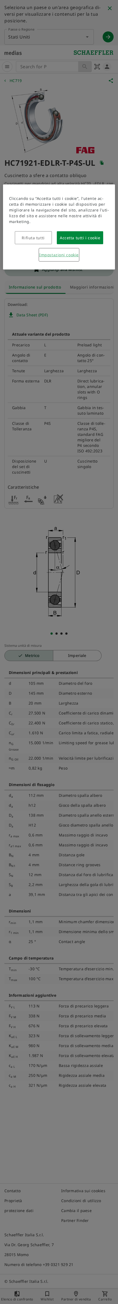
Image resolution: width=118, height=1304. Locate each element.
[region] (59, 227)
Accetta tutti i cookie (80, 237)
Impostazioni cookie (59, 254)
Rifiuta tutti (33, 237)
